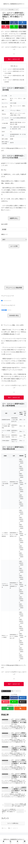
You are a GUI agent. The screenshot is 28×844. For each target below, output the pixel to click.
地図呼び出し (14, 218)
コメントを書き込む (13, 823)
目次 (12, 66)
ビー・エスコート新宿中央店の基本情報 (14, 69)
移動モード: (4, 234)
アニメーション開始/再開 (14, 287)
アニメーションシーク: (7, 295)
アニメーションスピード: (8, 305)
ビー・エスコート (6, 691)
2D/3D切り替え (14, 315)
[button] (22, 27)
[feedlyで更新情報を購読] (7, 708)
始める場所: (4, 224)
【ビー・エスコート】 (14, 59)
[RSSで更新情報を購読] (20, 708)
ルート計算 (14, 246)
